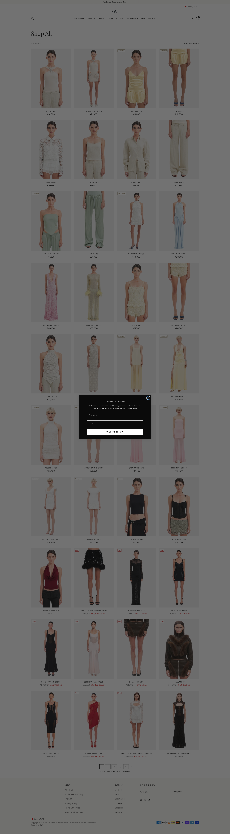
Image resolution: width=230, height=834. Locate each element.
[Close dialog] (148, 398)
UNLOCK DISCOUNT (115, 432)
